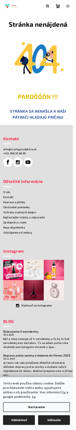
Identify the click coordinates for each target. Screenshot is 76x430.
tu (64, 392)
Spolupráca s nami (15, 223)
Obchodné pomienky (16, 207)
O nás (6, 192)
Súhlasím (54, 420)
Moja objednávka (14, 228)
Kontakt (8, 197)
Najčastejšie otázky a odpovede (24, 218)
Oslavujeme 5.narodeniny (21, 331)
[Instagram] (17, 162)
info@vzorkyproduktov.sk (19, 149)
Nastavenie (36, 407)
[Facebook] (8, 162)
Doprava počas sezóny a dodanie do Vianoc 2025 (36, 355)
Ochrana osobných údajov (19, 212)
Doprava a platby (14, 202)
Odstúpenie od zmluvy (17, 233)
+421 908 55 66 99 (14, 154)
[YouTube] (28, 162)
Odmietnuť (19, 420)
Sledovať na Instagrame (36, 306)
